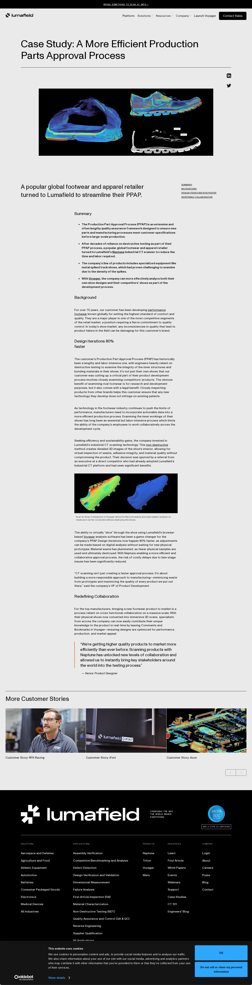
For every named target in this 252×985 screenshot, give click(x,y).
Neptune (118, 252)
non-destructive (157, 445)
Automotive (29, 875)
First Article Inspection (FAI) (92, 897)
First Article (176, 861)
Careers (207, 868)
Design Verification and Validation (96, 875)
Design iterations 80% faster (198, 192)
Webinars (174, 882)
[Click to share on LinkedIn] (229, 75)
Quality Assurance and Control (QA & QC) (101, 919)
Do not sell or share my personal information (221, 969)
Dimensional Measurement (91, 882)
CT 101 (172, 904)
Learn (171, 853)
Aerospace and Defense (37, 853)
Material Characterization (90, 904)
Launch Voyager (205, 16)
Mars (146, 875)
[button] (144, 16)
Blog (205, 882)
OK (221, 952)
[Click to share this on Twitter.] (229, 85)
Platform (128, 16)
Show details (56, 977)
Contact (207, 890)
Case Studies (177, 897)
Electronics (28, 897)
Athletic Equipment (34, 868)
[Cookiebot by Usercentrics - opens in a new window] (24, 978)
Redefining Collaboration (197, 197)
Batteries (27, 882)
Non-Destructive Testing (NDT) (94, 912)
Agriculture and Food (35, 861)
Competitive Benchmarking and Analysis (100, 861)
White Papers (177, 868)
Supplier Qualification (87, 933)
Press (206, 875)
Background (189, 188)
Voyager (94, 279)
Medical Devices (32, 904)
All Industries (30, 912)
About (206, 861)
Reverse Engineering (87, 926)
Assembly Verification (88, 853)
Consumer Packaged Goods (40, 890)
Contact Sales (233, 16)
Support (173, 890)
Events (172, 875)
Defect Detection (84, 868)
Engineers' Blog (178, 912)
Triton (147, 861)
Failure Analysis (83, 890)
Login (206, 853)
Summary (186, 184)
